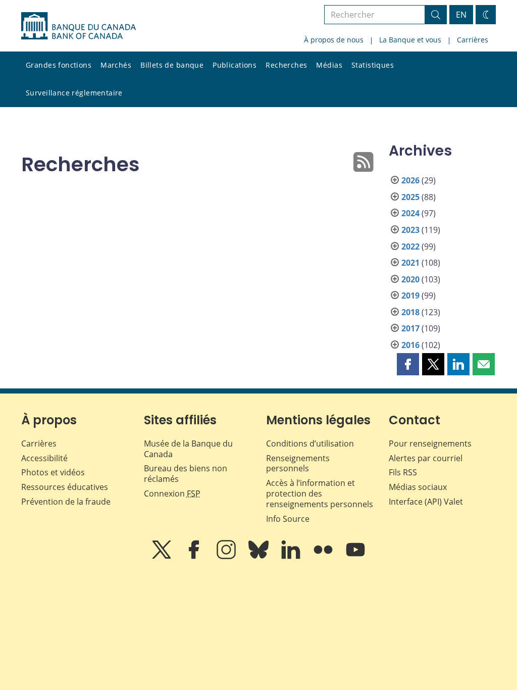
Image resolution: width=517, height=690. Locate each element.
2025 (410, 197)
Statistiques (372, 65)
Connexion (172, 493)
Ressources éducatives (64, 486)
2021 (410, 262)
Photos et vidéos (53, 472)
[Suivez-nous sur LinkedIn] (292, 556)
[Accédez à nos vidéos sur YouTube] (355, 556)
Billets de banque (171, 65)
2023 (410, 229)
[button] (408, 364)
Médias (329, 65)
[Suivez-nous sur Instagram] (227, 556)
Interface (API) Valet (426, 501)
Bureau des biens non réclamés (185, 473)
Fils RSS (403, 472)
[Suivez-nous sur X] (162, 556)
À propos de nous (334, 39)
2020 (410, 279)
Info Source (287, 518)
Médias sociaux (418, 486)
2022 (410, 246)
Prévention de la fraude (66, 501)
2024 (410, 213)
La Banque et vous (410, 39)
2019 (410, 295)
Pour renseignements (430, 443)
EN (461, 14)
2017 (410, 328)
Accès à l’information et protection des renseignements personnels (319, 493)
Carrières (472, 39)
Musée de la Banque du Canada (188, 449)
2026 (410, 180)
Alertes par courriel (425, 458)
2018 (410, 312)
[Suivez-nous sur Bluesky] (259, 556)
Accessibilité (44, 458)
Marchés (115, 65)
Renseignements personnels (298, 463)
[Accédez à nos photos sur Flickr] (324, 556)
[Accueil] (78, 25)
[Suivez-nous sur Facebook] (195, 556)
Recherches (286, 65)
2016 (410, 345)
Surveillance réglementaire (74, 92)
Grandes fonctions (58, 65)
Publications (234, 65)
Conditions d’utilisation (310, 443)
